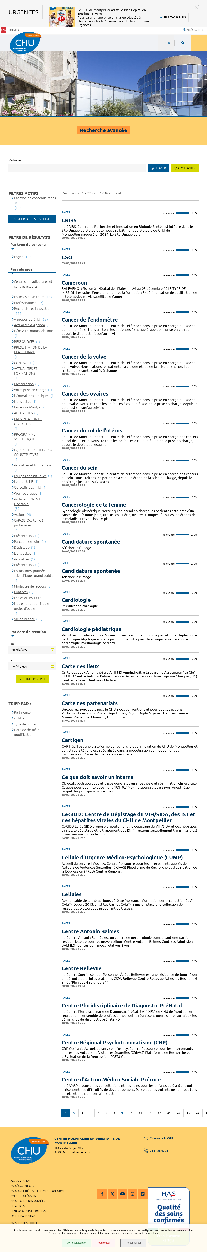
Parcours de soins (27, 541)
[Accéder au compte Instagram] (132, 1194)
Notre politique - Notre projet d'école (31, 606)
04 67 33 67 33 (159, 1150)
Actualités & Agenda (29, 325)
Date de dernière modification (27, 732)
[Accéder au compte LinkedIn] (143, 1194)
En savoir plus (174, 17)
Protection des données (28, 1200)
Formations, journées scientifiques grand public (33, 573)
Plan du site (20, 1206)
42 (178, 1113)
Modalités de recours (30, 586)
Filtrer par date (34, 679)
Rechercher (186, 168)
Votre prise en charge (30, 390)
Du (13, 644)
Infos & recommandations (33, 331)
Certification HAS (23, 1216)
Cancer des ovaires (85, 394)
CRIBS (69, 220)
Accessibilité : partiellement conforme (38, 1190)
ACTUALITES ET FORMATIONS (25, 371)
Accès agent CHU (23, 1185)
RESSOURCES (24, 341)
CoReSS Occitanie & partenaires (29, 522)
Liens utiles (22, 401)
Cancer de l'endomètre (90, 320)
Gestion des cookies (25, 1222)
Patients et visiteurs (29, 297)
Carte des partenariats (90, 703)
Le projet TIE (23, 481)
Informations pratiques (31, 396)
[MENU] (199, 43)
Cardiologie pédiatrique (91, 629)
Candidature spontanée (91, 542)
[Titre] (20, 718)
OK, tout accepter (76, 1242)
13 (159, 1113)
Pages (18, 257)
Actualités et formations (32, 465)
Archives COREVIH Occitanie (28, 501)
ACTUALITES (23, 413)
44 (197, 1113)
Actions (19, 514)
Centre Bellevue (82, 968)
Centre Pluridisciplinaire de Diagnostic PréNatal (122, 1005)
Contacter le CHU (161, 1138)
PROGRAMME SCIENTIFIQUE (24, 436)
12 (150, 1113)
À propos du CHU (27, 319)
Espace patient (21, 1180)
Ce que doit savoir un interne (98, 777)
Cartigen (72, 740)
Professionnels (25, 303)
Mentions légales (24, 1195)
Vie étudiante (24, 619)
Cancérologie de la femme (94, 505)
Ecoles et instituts (27, 598)
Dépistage (22, 547)
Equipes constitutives (30, 476)
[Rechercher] (183, 43)
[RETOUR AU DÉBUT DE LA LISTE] (74, 1113)
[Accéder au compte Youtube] (122, 1194)
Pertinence (22, 712)
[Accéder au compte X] (112, 1194)
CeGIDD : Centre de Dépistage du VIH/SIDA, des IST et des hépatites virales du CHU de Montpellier (128, 817)
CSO (67, 257)
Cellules (72, 894)
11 (140, 1113)
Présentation (24, 384)
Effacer (160, 168)
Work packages (25, 493)
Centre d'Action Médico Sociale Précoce (111, 1079)
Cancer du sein (80, 468)
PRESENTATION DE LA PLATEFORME (30, 349)
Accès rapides (195, 30)
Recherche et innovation (33, 308)
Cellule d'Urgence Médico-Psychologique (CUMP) (122, 857)
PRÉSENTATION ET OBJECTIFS (28, 421)
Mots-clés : (15, 160)
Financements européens (29, 1211)
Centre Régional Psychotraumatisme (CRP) (115, 1042)
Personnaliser (133, 1242)
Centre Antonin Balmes (90, 931)
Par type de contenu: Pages (35, 198)
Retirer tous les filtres (34, 219)
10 (131, 1113)
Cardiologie (76, 600)
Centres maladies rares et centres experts (33, 284)
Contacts (21, 592)
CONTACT (21, 363)
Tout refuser (103, 1242)
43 (188, 1113)
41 (169, 1113)
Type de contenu (27, 724)
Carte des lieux (80, 666)
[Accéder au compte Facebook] (102, 1194)
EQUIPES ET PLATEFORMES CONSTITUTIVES (34, 452)
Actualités (21, 559)
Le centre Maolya (27, 407)
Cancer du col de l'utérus (92, 431)
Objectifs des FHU (27, 487)
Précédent (65, 1113)
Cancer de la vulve (84, 357)
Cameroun (74, 283)
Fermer (197, 7)
